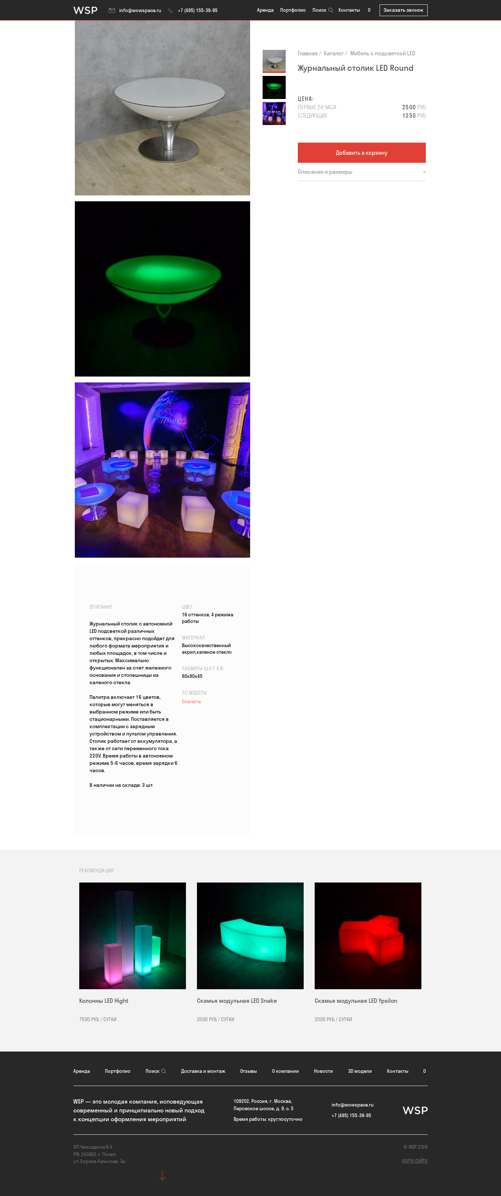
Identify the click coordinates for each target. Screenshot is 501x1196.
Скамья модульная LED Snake (237, 1000)
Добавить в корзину (362, 152)
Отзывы (248, 1071)
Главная (308, 53)
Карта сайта (415, 1161)
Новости (323, 1071)
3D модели (360, 1071)
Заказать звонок (404, 10)
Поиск (319, 10)
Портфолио (293, 10)
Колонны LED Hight (103, 1000)
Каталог (334, 53)
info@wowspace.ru (140, 10)
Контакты (349, 10)
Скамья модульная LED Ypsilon (356, 1000)
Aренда (265, 10)
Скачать (191, 701)
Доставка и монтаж (203, 1071)
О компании (285, 1071)
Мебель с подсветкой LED (383, 53)
